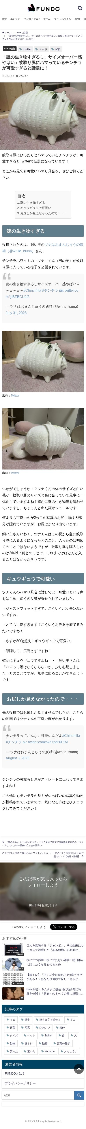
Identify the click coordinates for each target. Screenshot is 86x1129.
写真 (58, 49)
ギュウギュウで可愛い (35, 207)
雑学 (4, 18)
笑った (14, 1051)
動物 (77, 18)
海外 (62, 1027)
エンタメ (15, 18)
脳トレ (29, 1043)
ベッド (43, 49)
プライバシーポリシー (20, 1083)
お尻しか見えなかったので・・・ (43, 213)
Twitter (27, 49)
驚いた (31, 1051)
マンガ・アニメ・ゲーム (37, 18)
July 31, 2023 (16, 313)
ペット (31, 1035)
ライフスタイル (62, 18)
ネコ (72, 1019)
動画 (44, 1043)
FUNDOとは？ (15, 1073)
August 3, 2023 (17, 758)
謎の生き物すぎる (32, 202)
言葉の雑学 (63, 1043)
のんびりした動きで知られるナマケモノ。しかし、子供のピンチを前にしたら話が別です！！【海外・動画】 (43, 854)
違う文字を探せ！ (50, 1019)
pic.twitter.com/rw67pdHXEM (45, 742)
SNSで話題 (9, 48)
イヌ (12, 1019)
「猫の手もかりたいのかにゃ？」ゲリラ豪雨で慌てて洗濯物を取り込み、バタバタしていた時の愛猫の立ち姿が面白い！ (42, 843)
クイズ (14, 1035)
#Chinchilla (32, 290)
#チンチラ (50, 290)
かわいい (44, 1027)
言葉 (12, 1027)
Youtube (50, 1051)
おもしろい (70, 1051)
